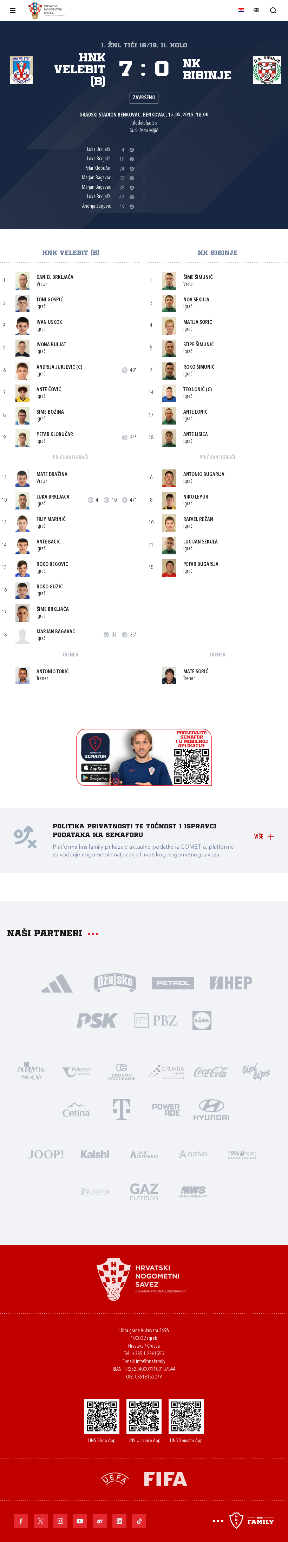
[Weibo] (100, 1521)
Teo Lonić (194, 390)
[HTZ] (31, 1071)
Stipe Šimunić (198, 345)
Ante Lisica (195, 435)
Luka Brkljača (53, 497)
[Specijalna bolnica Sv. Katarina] (94, 1191)
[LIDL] (202, 1020)
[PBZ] (155, 1020)
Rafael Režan (198, 519)
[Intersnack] (256, 1071)
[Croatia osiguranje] (121, 1071)
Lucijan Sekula (200, 542)
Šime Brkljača (53, 609)
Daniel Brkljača (55, 277)
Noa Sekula (196, 300)
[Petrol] (173, 982)
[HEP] (231, 982)
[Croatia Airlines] (166, 1071)
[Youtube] (80, 1521)
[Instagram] (60, 1521)
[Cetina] (76, 1109)
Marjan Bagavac (56, 632)
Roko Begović (52, 564)
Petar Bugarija (200, 564)
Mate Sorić (195, 672)
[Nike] (57, 982)
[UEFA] (115, 1478)
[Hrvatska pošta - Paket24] (76, 1071)
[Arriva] (193, 1153)
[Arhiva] (273, 10)
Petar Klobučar (55, 435)
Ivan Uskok (49, 322)
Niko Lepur (195, 497)
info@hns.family (150, 1361)
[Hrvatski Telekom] (121, 1109)
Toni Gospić (50, 300)
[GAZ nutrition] (144, 1191)
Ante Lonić (195, 412)
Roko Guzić (50, 587)
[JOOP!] (45, 1153)
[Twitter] (41, 1521)
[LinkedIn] (119, 1521)
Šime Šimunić (198, 277)
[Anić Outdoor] (144, 1153)
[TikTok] (139, 1521)
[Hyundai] (211, 1109)
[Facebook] (21, 1521)
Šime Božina (50, 412)
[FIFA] (165, 1478)
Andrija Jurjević (56, 367)
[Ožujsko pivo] (115, 982)
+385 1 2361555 (147, 1354)
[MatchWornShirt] (193, 1191)
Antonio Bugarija (203, 475)
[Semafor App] (144, 784)
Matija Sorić (197, 322)
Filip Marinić (51, 519)
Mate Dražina (52, 475)
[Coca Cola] (211, 1071)
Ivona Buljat (51, 345)
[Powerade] (166, 1109)
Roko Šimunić (199, 367)
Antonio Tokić (53, 672)
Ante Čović (49, 390)
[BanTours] (242, 1153)
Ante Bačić (49, 542)
